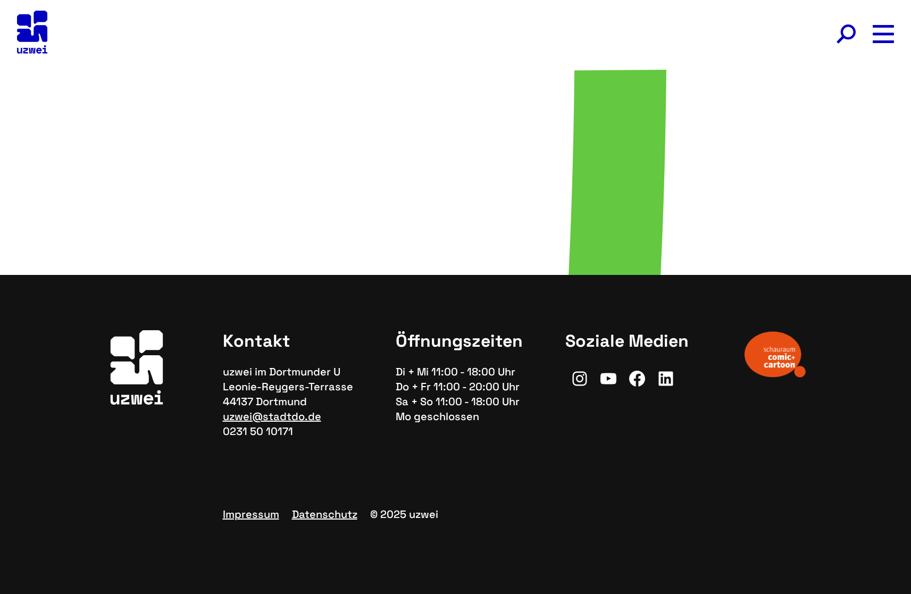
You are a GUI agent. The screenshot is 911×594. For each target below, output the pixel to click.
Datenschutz (324, 514)
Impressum (251, 514)
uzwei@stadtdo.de (272, 416)
